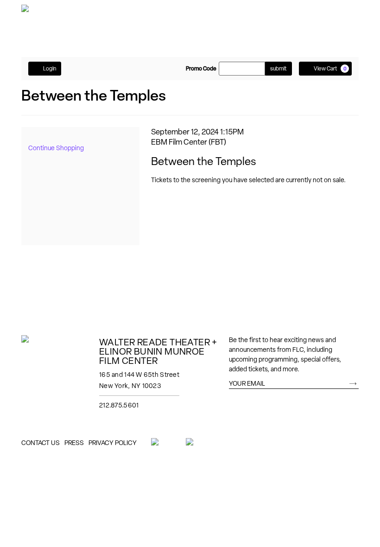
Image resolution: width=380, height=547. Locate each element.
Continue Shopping (56, 148)
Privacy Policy (113, 443)
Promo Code (201, 68)
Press (74, 443)
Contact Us (40, 443)
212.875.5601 (119, 405)
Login (49, 68)
